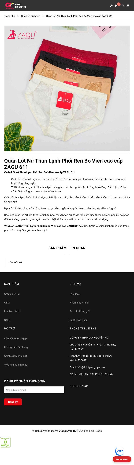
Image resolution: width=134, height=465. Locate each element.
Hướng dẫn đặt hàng (16, 347)
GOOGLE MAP (79, 386)
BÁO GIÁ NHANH (122, 459)
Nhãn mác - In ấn (79, 302)
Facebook (16, 262)
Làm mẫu (75, 293)
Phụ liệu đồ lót (12, 311)
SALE (7, 319)
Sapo (99, 430)
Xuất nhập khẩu (79, 319)
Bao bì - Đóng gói (80, 311)
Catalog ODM (12, 293)
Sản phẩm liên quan (67, 248)
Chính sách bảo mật (15, 355)
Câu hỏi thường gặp (15, 338)
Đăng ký (13, 401)
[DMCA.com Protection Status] (5, 442)
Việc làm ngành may (15, 364)
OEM (7, 302)
